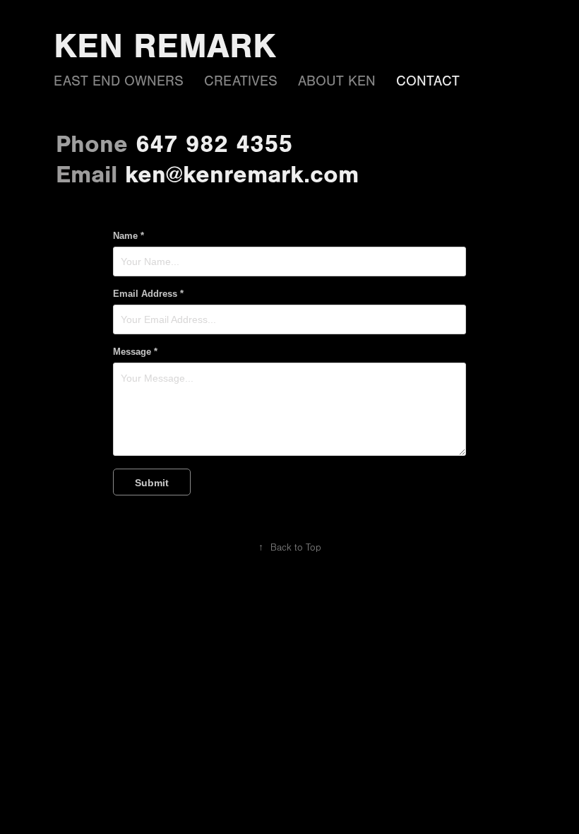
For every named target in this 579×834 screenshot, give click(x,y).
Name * (128, 236)
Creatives (240, 81)
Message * (135, 352)
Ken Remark (165, 45)
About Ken (337, 81)
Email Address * (148, 294)
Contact (428, 81)
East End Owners (119, 81)
